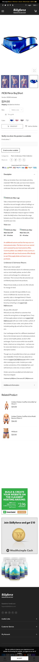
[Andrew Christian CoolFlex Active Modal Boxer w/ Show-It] (6, 419)
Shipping (4, 104)
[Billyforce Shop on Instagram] (8, 5)
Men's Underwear (16, 156)
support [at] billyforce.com (17, 359)
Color (3, 120)
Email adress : (6, 139)
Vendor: (4, 97)
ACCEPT (19, 658)
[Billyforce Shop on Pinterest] (10, 5)
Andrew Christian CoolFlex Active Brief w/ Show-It (23, 403)
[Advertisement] (19, 465)
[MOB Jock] (6, 433)
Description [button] (8, 174)
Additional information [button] (11, 385)
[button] (37, 44)
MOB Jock (14, 432)
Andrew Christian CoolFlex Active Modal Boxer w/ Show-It (23, 417)
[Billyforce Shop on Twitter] (5, 5)
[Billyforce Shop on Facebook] (3, 5)
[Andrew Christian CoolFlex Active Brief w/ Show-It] (6, 405)
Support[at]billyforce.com (9, 606)
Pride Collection (27, 156)
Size (3, 110)
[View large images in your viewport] (34, 70)
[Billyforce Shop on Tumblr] (13, 5)
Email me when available (10, 150)
